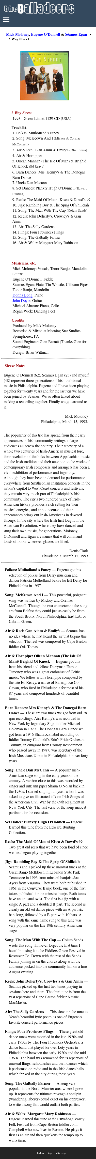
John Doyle (21, 300)
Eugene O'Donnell (45, 34)
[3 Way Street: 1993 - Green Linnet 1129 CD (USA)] (44, 99)
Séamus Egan (76, 34)
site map (61, 1153)
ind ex (40, 1153)
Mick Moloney (17, 34)
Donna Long (22, 295)
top (50, 1153)
